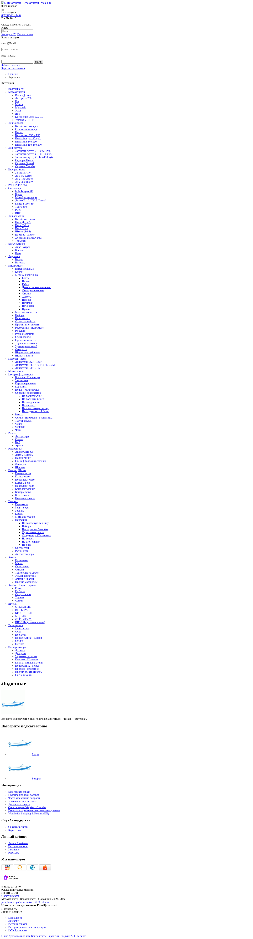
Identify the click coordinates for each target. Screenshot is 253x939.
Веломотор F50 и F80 (27, 135)
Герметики (21, 560)
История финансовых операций (27, 927)
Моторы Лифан (17, 358)
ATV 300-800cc (24, 181)
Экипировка (15, 625)
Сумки (19, 640)
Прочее (26, 309)
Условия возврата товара (22, 801)
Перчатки (21, 634)
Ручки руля (21, 550)
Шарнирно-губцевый (27, 352)
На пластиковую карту (35, 408)
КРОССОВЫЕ (24, 612)
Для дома (20, 653)
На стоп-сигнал (31, 541)
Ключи (19, 271)
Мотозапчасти (16, 91)
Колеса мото (22, 476)
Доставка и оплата (19, 804)
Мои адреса (15, 917)
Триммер (20, 240)
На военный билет (33, 398)
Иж (17, 101)
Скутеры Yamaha (25, 166)
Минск (19, 104)
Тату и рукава (23, 420)
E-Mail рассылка (17, 930)
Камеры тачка (23, 492)
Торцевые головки (26, 343)
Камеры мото (23, 473)
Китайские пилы (25, 219)
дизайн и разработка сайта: (25, 902)
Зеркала (19, 510)
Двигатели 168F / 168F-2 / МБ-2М (35, 364)
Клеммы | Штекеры (26, 659)
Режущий (20, 330)
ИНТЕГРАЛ (22, 609)
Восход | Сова (23, 95)
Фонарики (21, 349)
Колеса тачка (22, 495)
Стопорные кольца (33, 290)
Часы (18, 429)
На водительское (32, 395)
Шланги (20, 467)
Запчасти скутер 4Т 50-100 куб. (33, 153)
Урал (18, 110)
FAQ (72, 936)
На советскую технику (35, 523)
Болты (25, 278)
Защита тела (22, 628)
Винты (26, 281)
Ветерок (20, 262)
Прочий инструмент (27, 324)
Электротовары (17, 647)
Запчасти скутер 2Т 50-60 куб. (33, 150)
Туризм (19, 597)
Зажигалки (21, 380)
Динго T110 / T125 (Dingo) (30, 200)
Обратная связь (10, 895)
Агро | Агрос (22, 247)
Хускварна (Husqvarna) (28, 237)
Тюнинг (13, 501)
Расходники (15, 448)
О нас (4, 936)
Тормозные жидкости (27, 572)
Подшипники (23, 457)
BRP (17, 212)
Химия (12, 557)
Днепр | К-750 (23, 98)
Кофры (19, 513)
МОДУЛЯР (21, 616)
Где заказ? (81, 936)
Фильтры (20, 464)
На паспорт (28, 405)
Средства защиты (25, 340)
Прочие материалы (26, 581)
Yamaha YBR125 (24, 119)
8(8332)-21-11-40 (11, 15)
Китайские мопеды (26, 126)
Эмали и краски (24, 578)
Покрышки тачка (25, 498)
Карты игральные (25, 383)
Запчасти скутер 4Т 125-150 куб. (34, 157)
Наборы (19, 315)
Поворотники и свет (27, 665)
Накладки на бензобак (35, 529)
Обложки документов (28, 392)
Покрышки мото (25, 479)
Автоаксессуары (24, 554)
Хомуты (26, 296)
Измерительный (24, 268)
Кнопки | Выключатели (29, 662)
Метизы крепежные (26, 274)
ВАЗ (17, 442)
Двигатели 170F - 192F (28, 367)
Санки (19, 600)
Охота (18, 588)
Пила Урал (21, 228)
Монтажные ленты (26, 312)
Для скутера (15, 147)
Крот (18, 253)
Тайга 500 (21, 206)
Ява (17, 113)
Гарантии (53, 936)
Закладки (13, 849)
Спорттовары (23, 594)
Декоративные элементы (36, 287)
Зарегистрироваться (13, 68)
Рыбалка (20, 591)
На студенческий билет (35, 411)
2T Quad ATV (23, 172)
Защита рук (22, 507)
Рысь (18, 209)
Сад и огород (23, 336)
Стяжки (26, 293)
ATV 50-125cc (23, 175)
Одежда (19, 643)
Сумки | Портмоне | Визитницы (33, 417)
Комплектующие (25, 488)
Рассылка (13, 852)
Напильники (22, 318)
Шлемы (12, 603)
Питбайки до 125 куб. (28, 138)
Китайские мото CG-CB (29, 116)
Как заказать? (39, 936)
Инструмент (15, 265)
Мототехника (16, 371)
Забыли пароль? (10, 65)
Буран (18, 194)
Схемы (19, 439)
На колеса (28, 538)
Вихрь (19, 259)
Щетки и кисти (24, 355)
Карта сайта (15, 830)
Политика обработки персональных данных (34, 810)
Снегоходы (14, 188)
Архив (19, 445)
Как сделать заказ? (19, 791)
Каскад (19, 250)
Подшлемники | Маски (28, 637)
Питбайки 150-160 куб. (28, 144)
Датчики (20, 650)
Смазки (19, 569)
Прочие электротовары (28, 671)
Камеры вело (22, 482)
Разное (12, 433)
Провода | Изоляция (27, 668)
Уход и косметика (25, 575)
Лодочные (14, 256)
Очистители (22, 566)
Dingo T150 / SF (24, 203)
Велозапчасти (16, 88)
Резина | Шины (17, 470)
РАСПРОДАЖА (17, 184)
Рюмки (19, 414)
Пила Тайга (22, 225)
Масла (19, 563)
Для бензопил (16, 216)
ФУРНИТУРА (23, 619)
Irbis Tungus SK (24, 191)
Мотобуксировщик (26, 197)
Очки (18, 631)
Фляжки (20, 426)
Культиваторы (16, 243)
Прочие (26, 544)
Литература (22, 436)
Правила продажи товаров (23, 794)
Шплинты (28, 305)
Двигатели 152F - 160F (28, 361)
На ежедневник (31, 402)
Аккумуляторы (24, 451)
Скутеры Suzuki (24, 163)
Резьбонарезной (24, 333)
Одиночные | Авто (33, 532)
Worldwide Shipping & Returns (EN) (28, 813)
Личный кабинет (18, 843)
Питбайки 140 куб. (26, 141)
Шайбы (26, 299)
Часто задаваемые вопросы (24, 798)
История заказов (18, 846)
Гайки (25, 284)
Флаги (19, 423)
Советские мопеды (26, 129)
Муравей (20, 107)
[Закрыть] (2, 10)
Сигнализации (23, 674)
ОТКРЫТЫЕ (23, 606)
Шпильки (27, 302)
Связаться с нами (18, 826)
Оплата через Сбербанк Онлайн (27, 807)
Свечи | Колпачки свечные (30, 461)
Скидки (64, 936)
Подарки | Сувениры (20, 374)
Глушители (21, 504)
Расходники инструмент (29, 327)
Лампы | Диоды (24, 454)
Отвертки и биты (25, 321)
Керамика (21, 386)
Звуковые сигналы (26, 656)
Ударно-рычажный (26, 346)
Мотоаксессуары (25, 516)
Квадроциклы (16, 169)
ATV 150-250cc (24, 178)
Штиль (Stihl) (23, 231)
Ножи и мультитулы (27, 389)
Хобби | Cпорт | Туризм (22, 585)
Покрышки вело (24, 485)
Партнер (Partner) (25, 234)
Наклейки (21, 519)
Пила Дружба (23, 222)
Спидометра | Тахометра (36, 535)
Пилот (19, 132)
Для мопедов (15, 122)
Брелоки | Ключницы (27, 377)
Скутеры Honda (24, 160)
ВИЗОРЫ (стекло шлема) (30, 622)
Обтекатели (22, 547)
